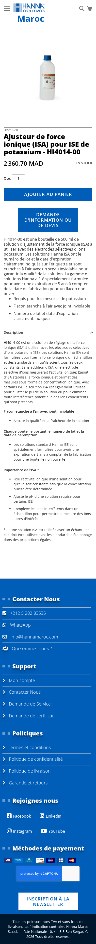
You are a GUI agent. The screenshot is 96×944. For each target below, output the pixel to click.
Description (13, 332)
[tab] (48, 332)
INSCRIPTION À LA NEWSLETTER (48, 901)
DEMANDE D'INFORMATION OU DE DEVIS (48, 220)
